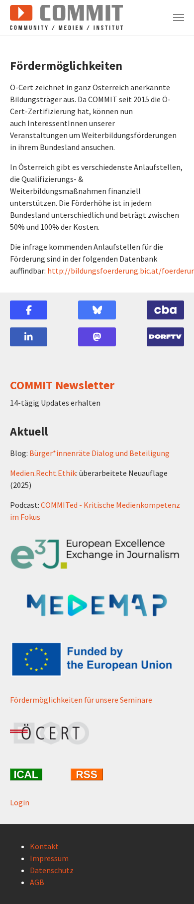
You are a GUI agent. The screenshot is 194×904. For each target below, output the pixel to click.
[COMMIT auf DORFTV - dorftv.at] (165, 336)
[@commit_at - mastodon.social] (96, 336)
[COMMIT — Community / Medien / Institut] (66, 17)
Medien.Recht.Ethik (43, 473)
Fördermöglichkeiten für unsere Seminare (81, 700)
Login (19, 802)
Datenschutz (52, 870)
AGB (37, 882)
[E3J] (97, 554)
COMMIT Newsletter (62, 385)
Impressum (49, 858)
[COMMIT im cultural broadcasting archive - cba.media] (165, 310)
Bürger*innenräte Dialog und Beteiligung (99, 453)
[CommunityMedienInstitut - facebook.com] (28, 310)
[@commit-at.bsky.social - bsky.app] (96, 310)
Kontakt (44, 846)
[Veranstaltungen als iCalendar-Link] (36, 774)
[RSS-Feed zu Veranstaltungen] (97, 774)
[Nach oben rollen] (172, 882)
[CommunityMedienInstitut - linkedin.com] (28, 336)
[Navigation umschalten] (178, 17)
